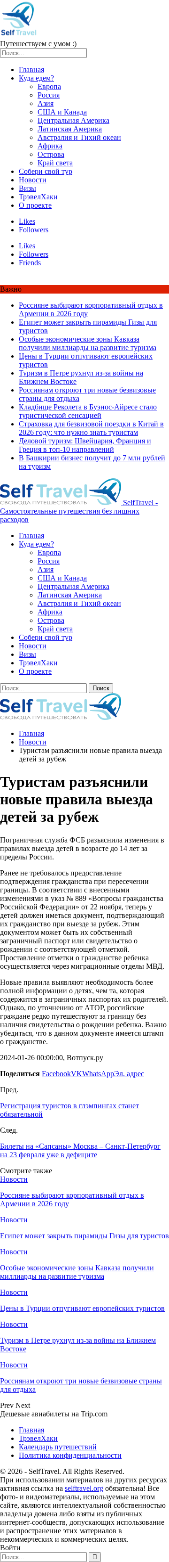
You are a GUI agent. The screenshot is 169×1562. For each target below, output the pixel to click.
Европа (49, 86)
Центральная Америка (73, 120)
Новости (32, 180)
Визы (27, 188)
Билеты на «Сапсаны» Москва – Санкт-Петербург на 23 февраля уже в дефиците (80, 1150)
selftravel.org (84, 1488)
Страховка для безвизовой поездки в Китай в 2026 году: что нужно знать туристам (91, 428)
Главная (31, 69)
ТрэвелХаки (38, 197)
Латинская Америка (70, 129)
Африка (50, 146)
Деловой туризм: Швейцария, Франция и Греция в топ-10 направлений (85, 445)
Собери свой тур (45, 171)
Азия (46, 103)
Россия (49, 95)
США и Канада (62, 112)
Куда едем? (36, 78)
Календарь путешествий (58, 1447)
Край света (55, 163)
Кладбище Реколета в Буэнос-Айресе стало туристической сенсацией (88, 411)
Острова (51, 154)
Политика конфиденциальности (70, 1455)
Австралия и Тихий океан (79, 137)
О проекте (35, 205)
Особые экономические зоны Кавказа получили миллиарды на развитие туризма (87, 343)
